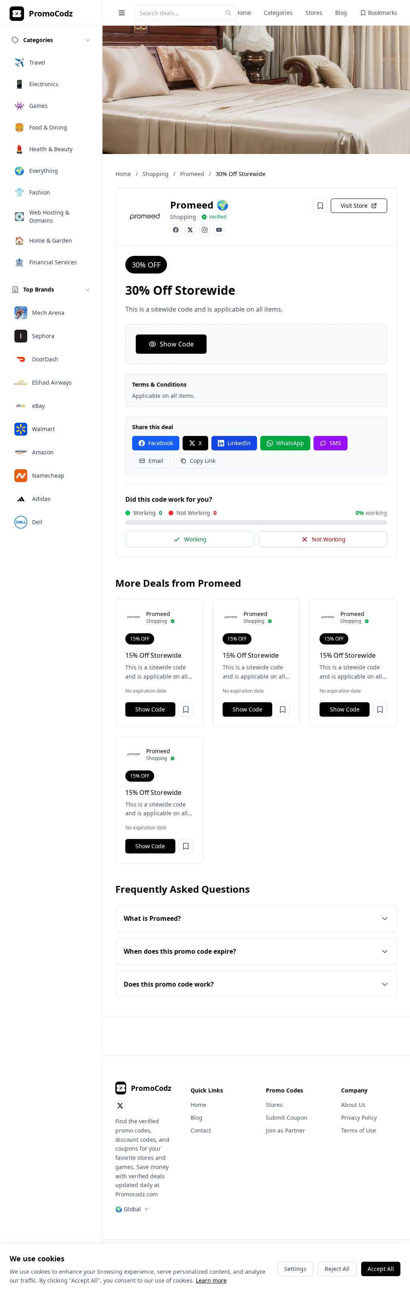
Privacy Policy (359, 1117)
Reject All (337, 1269)
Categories (278, 12)
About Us (353, 1105)
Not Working (329, 539)
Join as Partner (285, 1130)
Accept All (381, 1269)
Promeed (192, 174)
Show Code (177, 344)
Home (243, 12)
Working (195, 539)
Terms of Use (358, 1130)
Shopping (156, 174)
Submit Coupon (287, 1117)
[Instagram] (204, 229)
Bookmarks (382, 12)
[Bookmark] (320, 206)
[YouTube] (219, 229)
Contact (201, 1130)
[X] (190, 229)
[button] (186, 709)
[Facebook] (175, 229)
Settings (295, 1269)
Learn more (211, 1280)
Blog (341, 12)
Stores (313, 12)
